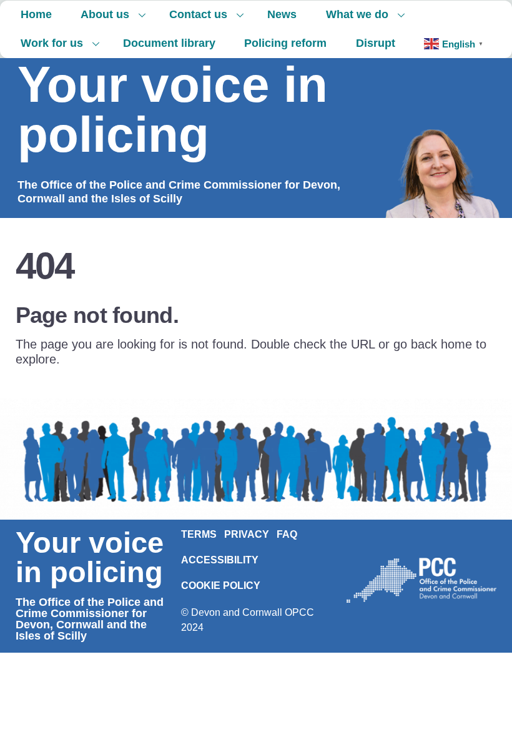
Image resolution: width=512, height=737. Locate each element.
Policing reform (285, 43)
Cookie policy (220, 585)
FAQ (287, 534)
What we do (357, 14)
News (282, 14)
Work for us (52, 43)
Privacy (246, 534)
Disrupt (375, 43)
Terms (199, 534)
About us (105, 14)
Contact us (198, 14)
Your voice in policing (172, 109)
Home (36, 14)
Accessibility (219, 560)
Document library (169, 43)
